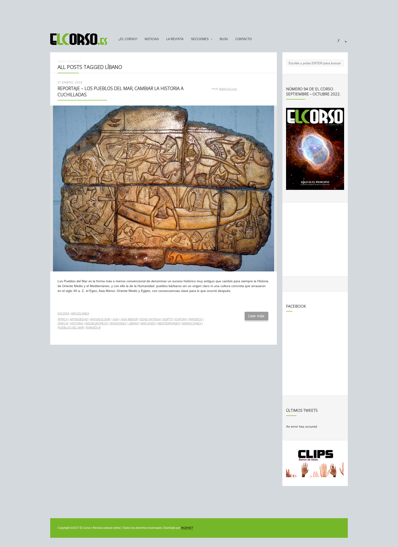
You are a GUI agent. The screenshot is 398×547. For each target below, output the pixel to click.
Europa (181, 319)
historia (76, 323)
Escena (63, 313)
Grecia (63, 323)
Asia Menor (129, 319)
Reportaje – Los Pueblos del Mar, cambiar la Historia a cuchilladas (121, 91)
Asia (115, 319)
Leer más (256, 316)
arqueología (100, 319)
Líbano (134, 323)
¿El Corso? (127, 39)
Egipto (168, 319)
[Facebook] (335, 39)
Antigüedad (79, 319)
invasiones (118, 323)
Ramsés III (93, 327)
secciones (200, 39)
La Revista (175, 39)
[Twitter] (344, 39)
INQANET (187, 527)
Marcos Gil (228, 89)
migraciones (192, 323)
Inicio (61, 61)
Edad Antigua (150, 319)
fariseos (195, 319)
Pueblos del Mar (71, 327)
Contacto (243, 39)
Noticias (152, 39)
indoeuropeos (96, 323)
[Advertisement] (199, 14)
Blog (224, 39)
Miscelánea (80, 313)
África (63, 319)
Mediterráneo (169, 323)
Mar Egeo (148, 323)
